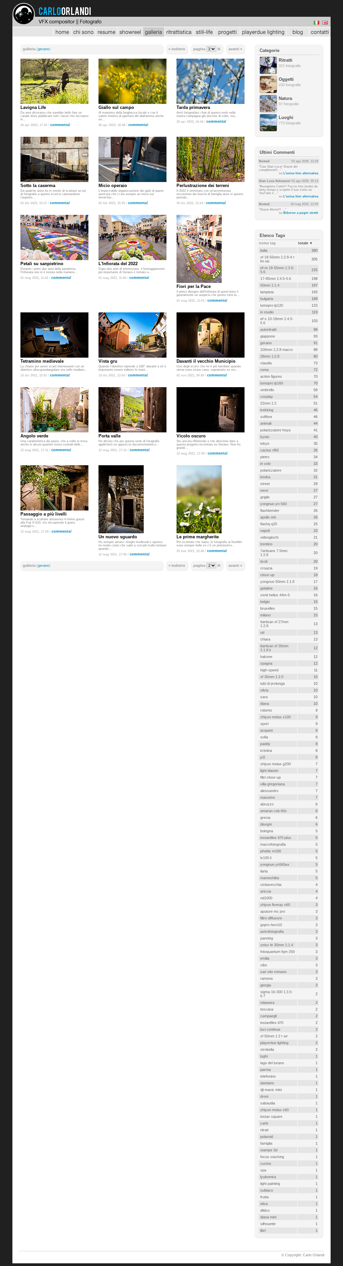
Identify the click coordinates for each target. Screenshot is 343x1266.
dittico (265, 1210)
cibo (263, 965)
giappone (267, 336)
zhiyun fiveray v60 (275, 905)
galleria (29, 49)
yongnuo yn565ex (274, 864)
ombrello (267, 390)
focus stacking (272, 1157)
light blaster (269, 771)
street (265, 484)
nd (262, 632)
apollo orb (268, 517)
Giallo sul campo (116, 107)
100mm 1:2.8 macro (276, 350)
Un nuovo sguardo (117, 536)
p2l (262, 757)
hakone (266, 657)
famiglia (266, 1143)
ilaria (264, 871)
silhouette (268, 1224)
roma (264, 370)
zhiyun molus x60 (274, 1110)
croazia (266, 568)
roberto (266, 710)
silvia (264, 690)
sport (264, 724)
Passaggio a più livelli (43, 514)
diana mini (268, 1217)
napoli (265, 531)
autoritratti (268, 329)
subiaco (266, 1190)
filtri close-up (270, 777)
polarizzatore (270, 470)
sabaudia (267, 1103)
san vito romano (273, 972)
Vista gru (107, 361)
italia (263, 250)
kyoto (264, 437)
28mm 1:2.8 (269, 356)
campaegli (268, 1016)
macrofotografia (273, 844)
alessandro (269, 791)
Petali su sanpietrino (41, 263)
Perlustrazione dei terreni (203, 185)
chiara (265, 639)
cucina (265, 1163)
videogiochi (269, 537)
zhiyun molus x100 (275, 717)
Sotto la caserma (37, 185)
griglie (265, 497)
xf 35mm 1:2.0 (271, 677)
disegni (266, 824)
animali (265, 423)
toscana (266, 1009)
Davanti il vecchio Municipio (206, 361)
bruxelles (267, 608)
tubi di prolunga (272, 683)
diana (264, 704)
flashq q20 (268, 524)
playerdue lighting (274, 1043)
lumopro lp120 (271, 305)
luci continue (270, 1029)
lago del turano (272, 1063)
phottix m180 (270, 851)
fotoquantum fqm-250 (277, 952)
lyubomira (268, 1177)
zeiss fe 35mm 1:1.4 (276, 945)
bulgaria (266, 299)
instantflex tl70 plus (275, 838)
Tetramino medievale (42, 361)
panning (266, 938)
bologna (266, 831)
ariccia (265, 891)
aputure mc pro (272, 911)
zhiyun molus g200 (275, 764)
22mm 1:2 (268, 403)
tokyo (264, 443)
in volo (265, 464)
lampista (267, 292)
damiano (267, 1083)
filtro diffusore (271, 918)
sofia (264, 737)
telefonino (268, 1076)
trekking (266, 410)
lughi (264, 1056)
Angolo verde (34, 435)
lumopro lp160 (271, 383)
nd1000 (266, 898)
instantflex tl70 (271, 1023)
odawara (267, 1003)
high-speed (269, 670)
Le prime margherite (198, 536)
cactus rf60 (269, 450)
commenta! (60, 125)
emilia (264, 958)
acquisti (266, 730)
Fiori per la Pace (194, 286)
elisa (264, 1204)
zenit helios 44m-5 (275, 595)
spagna (266, 663)
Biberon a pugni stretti (300, 213)
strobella (267, 1049)
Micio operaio (112, 185)
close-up (267, 575)
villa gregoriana (272, 784)
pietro (264, 457)
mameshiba (269, 878)
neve (264, 490)
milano (265, 615)
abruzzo (267, 804)
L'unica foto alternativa (300, 173)
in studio (267, 312)
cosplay (266, 397)
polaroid (266, 1137)
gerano (43, 49)
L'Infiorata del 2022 (118, 263)
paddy (265, 744)
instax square (271, 1116)
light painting (270, 1184)
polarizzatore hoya (275, 430)
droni (264, 1096)
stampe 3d (268, 1150)
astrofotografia (272, 931)
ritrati (264, 1130)
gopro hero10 (271, 925)
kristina (266, 750)
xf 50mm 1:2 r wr (274, 1036)
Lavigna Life (33, 107)
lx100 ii (265, 858)
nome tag (267, 243)
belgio (265, 602)
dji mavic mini (271, 1090)
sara (264, 697)
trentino (266, 544)
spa (263, 1170)
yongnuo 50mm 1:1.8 (277, 582)
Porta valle (109, 435)
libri (263, 1230)
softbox (266, 417)
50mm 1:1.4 (269, 285)
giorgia (265, 985)
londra (265, 477)
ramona (266, 978)
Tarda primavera (193, 107)
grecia (265, 818)
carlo (264, 1123)
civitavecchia (270, 885)
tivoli (263, 561)
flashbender (269, 510)
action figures (271, 376)
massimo (267, 797)
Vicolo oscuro (191, 435)
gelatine (266, 588)
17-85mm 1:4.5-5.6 (275, 279)
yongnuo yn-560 (273, 504)
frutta (264, 1197)
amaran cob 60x (273, 811)
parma (265, 1070)
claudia (266, 363)
